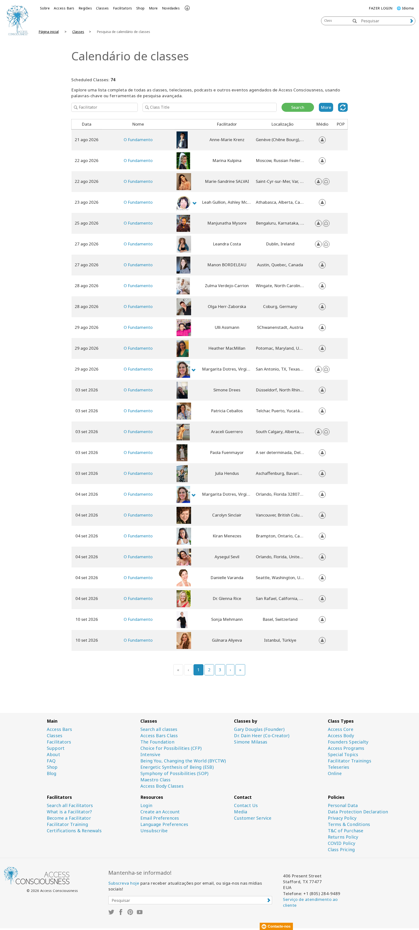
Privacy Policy (342, 818)
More (153, 8)
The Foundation (157, 741)
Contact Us (246, 805)
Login (146, 805)
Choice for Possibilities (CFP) (170, 748)
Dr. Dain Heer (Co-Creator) (261, 735)
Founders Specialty (348, 741)
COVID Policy (341, 843)
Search (297, 107)
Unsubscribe (154, 830)
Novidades (171, 8)
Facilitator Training (67, 824)
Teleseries (338, 767)
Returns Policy (343, 837)
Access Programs (346, 748)
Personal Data (343, 805)
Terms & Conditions (349, 824)
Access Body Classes (162, 786)
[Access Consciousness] (17, 20)
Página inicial (49, 31)
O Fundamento (138, 139)
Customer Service (252, 818)
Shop (140, 8)
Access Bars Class (159, 735)
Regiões (85, 8)
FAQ (51, 760)
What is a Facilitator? (69, 811)
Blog (51, 773)
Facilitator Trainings (349, 760)
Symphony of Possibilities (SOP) (174, 773)
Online (335, 773)
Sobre (45, 8)
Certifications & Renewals (74, 830)
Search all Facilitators (70, 805)
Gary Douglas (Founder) (259, 729)
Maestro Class (155, 779)
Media (240, 811)
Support (55, 748)
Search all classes (158, 729)
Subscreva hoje (123, 883)
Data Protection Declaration (358, 811)
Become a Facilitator (69, 818)
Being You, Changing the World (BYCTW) (183, 760)
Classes (102, 8)
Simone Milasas (250, 741)
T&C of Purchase (345, 830)
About (53, 754)
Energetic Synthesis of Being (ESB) (177, 767)
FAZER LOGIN (381, 8)
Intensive (150, 754)
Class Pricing (341, 849)
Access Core (340, 729)
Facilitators (122, 8)
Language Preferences (164, 824)
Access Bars (64, 8)
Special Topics (343, 754)
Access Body (341, 735)
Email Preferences (159, 818)
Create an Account (160, 811)
